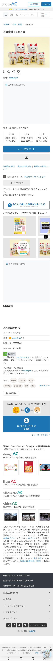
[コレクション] (33, 658)
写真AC (6, 24)
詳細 (36, 653)
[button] (34, 4)
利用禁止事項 (9, 166)
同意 (43, 653)
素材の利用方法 (24, 166)
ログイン (32, 538)
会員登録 (37, 558)
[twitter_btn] (8, 625)
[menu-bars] (5, 14)
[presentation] (46, 467)
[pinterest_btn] (19, 625)
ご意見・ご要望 (38, 625)
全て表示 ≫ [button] (45, 385)
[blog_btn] (25, 625)
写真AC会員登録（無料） (31, 561)
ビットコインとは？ (40, 435)
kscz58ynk (13, 78)
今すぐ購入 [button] (19, 183)
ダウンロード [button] (29, 149)
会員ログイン (9, 538)
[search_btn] (17, 15)
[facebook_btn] (14, 625)
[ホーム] (8, 658)
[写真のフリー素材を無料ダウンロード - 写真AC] (9, 4)
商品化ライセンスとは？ (34, 177)
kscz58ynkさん (23, 357)
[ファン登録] (21, 658)
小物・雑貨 (17, 24)
